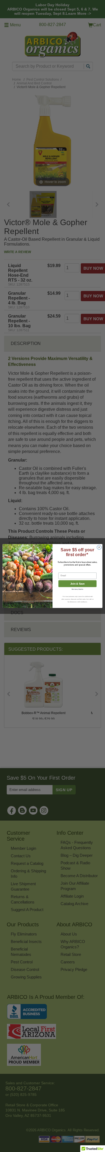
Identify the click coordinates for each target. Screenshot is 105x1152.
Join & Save (77, 583)
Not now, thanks (77, 589)
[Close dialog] (99, 547)
